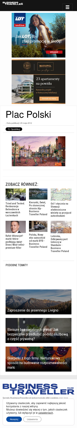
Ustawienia (32, 419)
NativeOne (38, 257)
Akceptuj (14, 419)
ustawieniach (45, 412)
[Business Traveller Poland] (13, 3)
